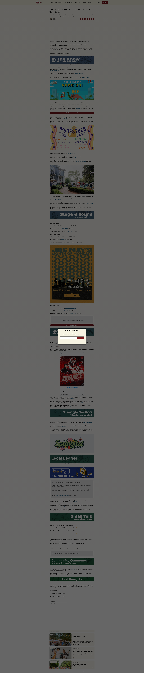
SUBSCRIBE (80, 337)
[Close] (85, 329)
